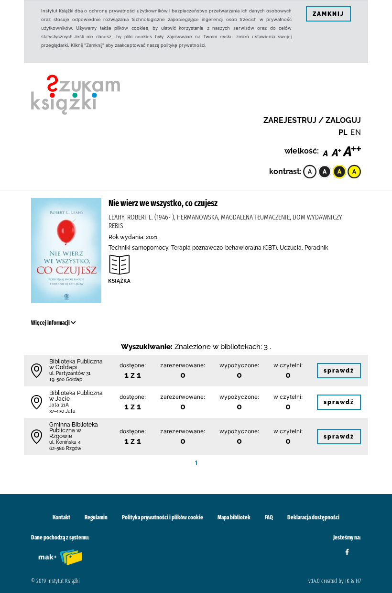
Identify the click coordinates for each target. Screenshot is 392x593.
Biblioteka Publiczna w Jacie (76, 396)
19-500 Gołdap (65, 379)
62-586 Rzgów (65, 448)
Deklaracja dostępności (313, 517)
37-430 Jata (62, 411)
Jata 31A (59, 404)
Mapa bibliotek (234, 517)
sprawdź (339, 370)
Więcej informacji (51, 322)
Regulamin (96, 517)
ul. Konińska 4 (65, 442)
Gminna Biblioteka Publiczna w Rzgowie (73, 430)
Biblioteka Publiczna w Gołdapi (76, 364)
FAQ (269, 517)
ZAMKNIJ (328, 14)
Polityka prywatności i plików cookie (162, 517)
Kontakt (61, 517)
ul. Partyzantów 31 (70, 373)
